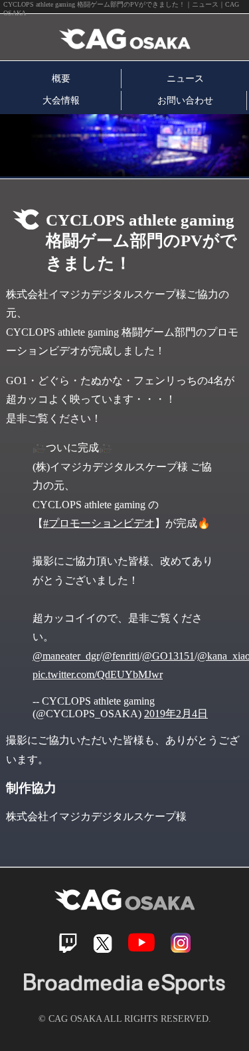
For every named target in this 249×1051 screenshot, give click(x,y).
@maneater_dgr (66, 656)
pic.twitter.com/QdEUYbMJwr (98, 674)
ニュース (185, 78)
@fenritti (120, 656)
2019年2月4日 (176, 713)
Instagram (181, 943)
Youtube (141, 942)
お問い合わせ (185, 100)
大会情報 (61, 100)
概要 (61, 78)
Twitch (68, 943)
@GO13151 (168, 656)
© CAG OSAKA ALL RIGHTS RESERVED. (125, 1018)
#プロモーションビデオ (99, 523)
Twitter (102, 943)
